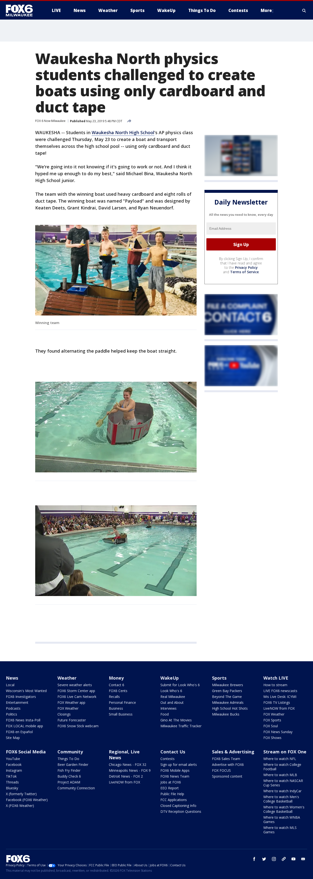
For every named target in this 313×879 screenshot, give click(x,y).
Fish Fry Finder (68, 770)
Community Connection (76, 788)
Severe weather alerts (74, 685)
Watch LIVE (275, 678)
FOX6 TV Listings (276, 702)
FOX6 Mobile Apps (175, 770)
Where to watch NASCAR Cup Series (283, 782)
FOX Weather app (71, 702)
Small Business (121, 714)
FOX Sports (272, 720)
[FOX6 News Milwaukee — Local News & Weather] (22, 10)
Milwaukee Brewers (227, 685)
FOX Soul (270, 726)
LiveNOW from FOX (279, 708)
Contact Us (172, 752)
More (266, 10)
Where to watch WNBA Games (281, 819)
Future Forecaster (71, 720)
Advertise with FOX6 (228, 764)
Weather (67, 678)
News (12, 678)
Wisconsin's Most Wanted (26, 690)
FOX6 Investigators (21, 696)
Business (116, 708)
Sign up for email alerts (178, 764)
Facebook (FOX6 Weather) (27, 799)
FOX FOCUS (221, 770)
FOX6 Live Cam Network (76, 696)
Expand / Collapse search (304, 10)
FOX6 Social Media (26, 752)
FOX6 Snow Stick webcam (78, 726)
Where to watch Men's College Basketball (281, 798)
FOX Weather (67, 708)
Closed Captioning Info (178, 805)
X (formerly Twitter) (21, 794)
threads (284, 859)
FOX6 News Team (174, 776)
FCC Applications (173, 799)
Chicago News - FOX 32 (127, 764)
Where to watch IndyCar (282, 791)
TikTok (11, 776)
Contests (167, 758)
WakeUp (169, 678)
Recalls (114, 696)
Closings (64, 714)
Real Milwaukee (172, 696)
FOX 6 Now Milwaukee (50, 121)
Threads (12, 782)
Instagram (14, 770)
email (303, 859)
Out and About (172, 702)
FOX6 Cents (118, 690)
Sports (219, 678)
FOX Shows (272, 737)
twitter (264, 859)
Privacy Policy (246, 267)
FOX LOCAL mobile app (24, 726)
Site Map (13, 737)
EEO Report (169, 788)
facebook (254, 859)
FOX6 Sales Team (226, 758)
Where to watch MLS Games (280, 829)
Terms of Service (244, 272)
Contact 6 (116, 685)
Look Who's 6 (171, 690)
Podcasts (13, 708)
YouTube (13, 758)
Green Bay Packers (227, 690)
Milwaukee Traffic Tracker (180, 726)
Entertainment (17, 702)
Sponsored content (227, 776)
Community (70, 752)
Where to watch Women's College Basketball (283, 809)
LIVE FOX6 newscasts (280, 690)
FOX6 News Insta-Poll (23, 720)
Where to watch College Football (282, 766)
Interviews (168, 708)
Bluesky (12, 788)
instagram (274, 859)
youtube (293, 859)
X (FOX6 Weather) (20, 805)
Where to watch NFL (279, 758)
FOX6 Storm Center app (76, 690)
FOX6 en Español (19, 731)
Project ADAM (68, 782)
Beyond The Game (227, 696)
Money (116, 678)
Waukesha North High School (123, 132)
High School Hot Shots (230, 708)
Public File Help (172, 794)
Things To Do (68, 758)
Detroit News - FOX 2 (126, 776)
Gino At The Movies (176, 720)
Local (10, 685)
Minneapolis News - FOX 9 (130, 770)
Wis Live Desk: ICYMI (279, 696)
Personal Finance (122, 702)
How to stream (275, 685)
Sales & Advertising (233, 752)
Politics (11, 714)
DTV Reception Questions (180, 811)
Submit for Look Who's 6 (180, 685)
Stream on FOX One (284, 752)
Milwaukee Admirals (228, 702)
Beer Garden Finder (72, 764)
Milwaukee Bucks (225, 714)
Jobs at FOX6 (170, 782)
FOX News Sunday (277, 731)
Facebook (14, 764)
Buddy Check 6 (69, 776)
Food (164, 714)
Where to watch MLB (280, 774)
